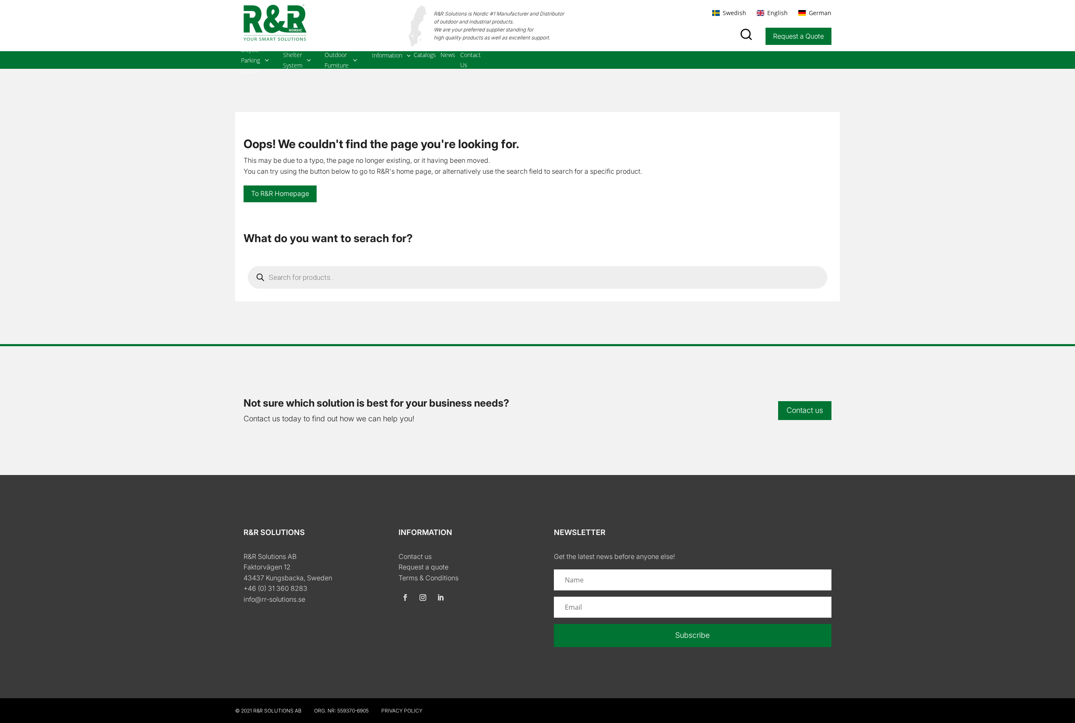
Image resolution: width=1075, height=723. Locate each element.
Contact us (805, 410)
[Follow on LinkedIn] (440, 597)
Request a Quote (798, 36)
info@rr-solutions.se (274, 599)
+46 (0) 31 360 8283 (275, 588)
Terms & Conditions (429, 578)
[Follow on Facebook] (405, 597)
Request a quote (423, 567)
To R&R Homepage (280, 193)
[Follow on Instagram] (423, 597)
